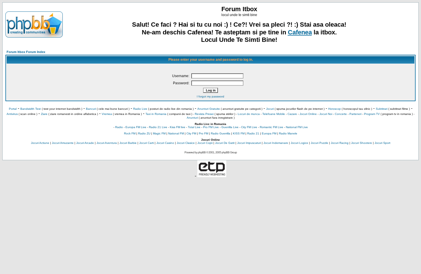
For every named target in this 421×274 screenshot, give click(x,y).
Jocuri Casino (165, 142)
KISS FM (239, 133)
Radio (119, 127)
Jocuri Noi (325, 114)
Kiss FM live (177, 127)
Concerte (341, 114)
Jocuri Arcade (85, 142)
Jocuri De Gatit (225, 142)
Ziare (44, 114)
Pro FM (203, 133)
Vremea (107, 114)
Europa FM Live (135, 127)
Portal (13, 108)
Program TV (372, 114)
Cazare (292, 114)
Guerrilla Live (230, 127)
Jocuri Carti (146, 142)
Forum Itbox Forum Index (26, 52)
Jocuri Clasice (186, 142)
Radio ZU (144, 133)
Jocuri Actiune (40, 142)
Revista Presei (204, 114)
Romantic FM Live (271, 127)
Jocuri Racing (340, 142)
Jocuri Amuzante (63, 142)
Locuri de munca (249, 114)
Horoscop (334, 108)
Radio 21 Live (158, 127)
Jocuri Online (308, 114)
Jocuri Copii (205, 142)
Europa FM (269, 133)
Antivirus (12, 114)
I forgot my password (210, 96)
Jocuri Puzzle (319, 142)
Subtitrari (381, 108)
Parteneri (355, 114)
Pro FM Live (211, 127)
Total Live (194, 127)
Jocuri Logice (299, 142)
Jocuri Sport (382, 142)
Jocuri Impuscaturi (249, 142)
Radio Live (140, 108)
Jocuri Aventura (107, 142)
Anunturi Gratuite (208, 108)
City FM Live (249, 127)
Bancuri (91, 108)
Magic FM (159, 133)
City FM (191, 133)
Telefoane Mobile (273, 114)
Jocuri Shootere (361, 142)
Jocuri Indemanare (275, 142)
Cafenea (300, 32)
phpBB (202, 152)
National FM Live (297, 127)
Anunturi (192, 117)
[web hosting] (211, 175)
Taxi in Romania (155, 114)
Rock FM (129, 133)
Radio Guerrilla (220, 133)
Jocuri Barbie (128, 142)
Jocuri (270, 108)
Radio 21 (253, 133)
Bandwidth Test (30, 108)
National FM (176, 133)
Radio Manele (288, 133)
